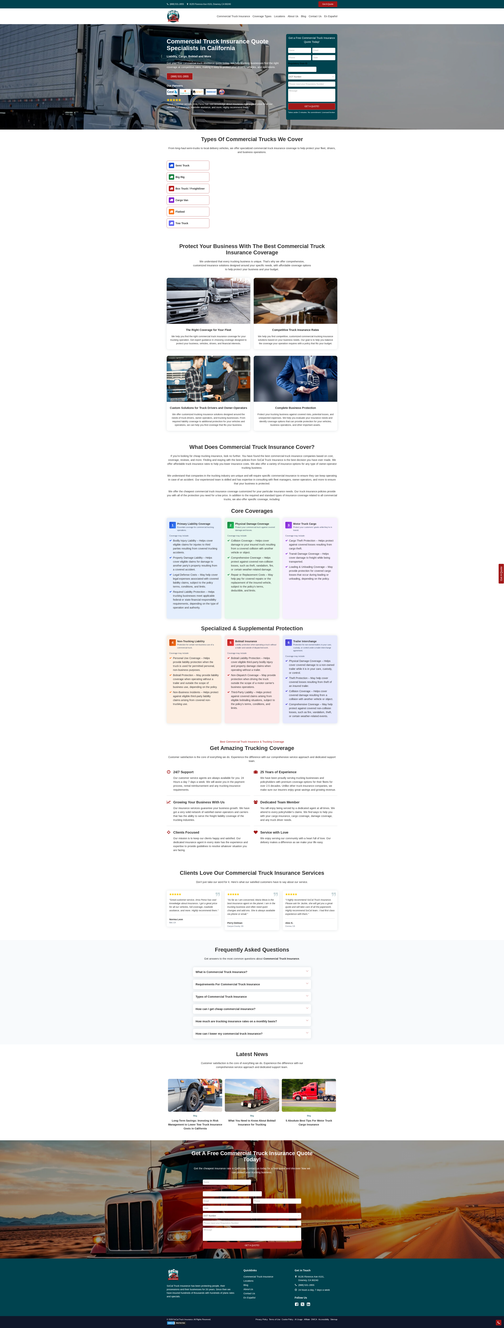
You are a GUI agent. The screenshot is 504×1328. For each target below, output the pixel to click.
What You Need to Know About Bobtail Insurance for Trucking (252, 1122)
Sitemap (333, 1319)
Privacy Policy (262, 1319)
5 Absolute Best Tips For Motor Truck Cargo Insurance (309, 1122)
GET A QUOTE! (311, 106)
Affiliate (307, 1319)
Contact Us (315, 16)
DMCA (314, 1319)
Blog (303, 16)
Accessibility (323, 1319)
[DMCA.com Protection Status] (176, 1324)
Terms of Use (274, 1319)
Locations (279, 16)
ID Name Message (212, 1188)
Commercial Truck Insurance (233, 16)
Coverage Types (262, 16)
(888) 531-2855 (177, 4)
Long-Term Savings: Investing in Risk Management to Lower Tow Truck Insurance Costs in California (195, 1124)
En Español (330, 16)
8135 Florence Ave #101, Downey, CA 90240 (210, 4)
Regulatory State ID (297, 63)
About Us (293, 16)
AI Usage (299, 1319)
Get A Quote (327, 4)
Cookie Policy (287, 1319)
